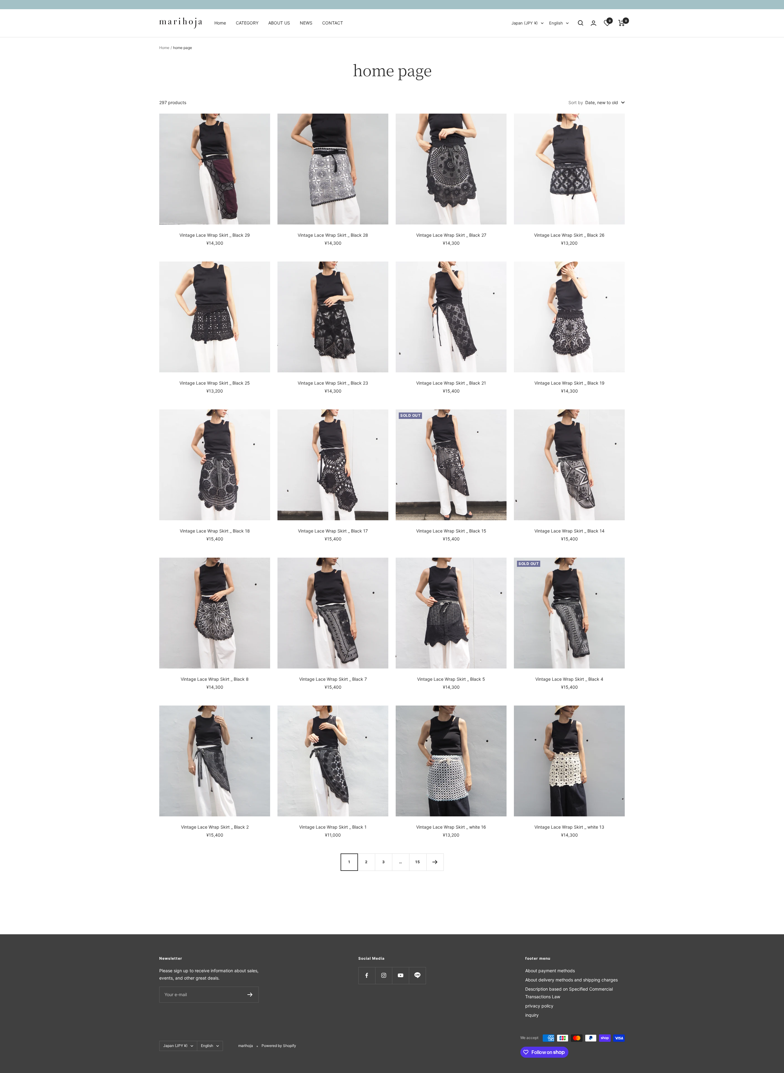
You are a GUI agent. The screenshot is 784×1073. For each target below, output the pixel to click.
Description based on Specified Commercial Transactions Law (569, 992)
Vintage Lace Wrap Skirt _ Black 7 (333, 679)
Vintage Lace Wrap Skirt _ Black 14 (569, 530)
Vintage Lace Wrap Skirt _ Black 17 (333, 530)
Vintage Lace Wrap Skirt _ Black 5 (451, 679)
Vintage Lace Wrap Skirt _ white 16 (451, 827)
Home (220, 22)
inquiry (532, 1015)
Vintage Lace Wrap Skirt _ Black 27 (451, 235)
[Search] (580, 23)
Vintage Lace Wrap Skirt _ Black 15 (451, 530)
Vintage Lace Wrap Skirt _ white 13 (569, 827)
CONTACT (332, 22)
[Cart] (621, 23)
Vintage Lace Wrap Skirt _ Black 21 (451, 383)
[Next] (434, 862)
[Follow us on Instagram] (383, 975)
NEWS (306, 22)
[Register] (250, 994)
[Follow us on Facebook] (366, 975)
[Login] (593, 23)
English (556, 23)
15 (417, 862)
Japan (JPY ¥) (524, 23)
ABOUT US (279, 22)
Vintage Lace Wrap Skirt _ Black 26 (569, 235)
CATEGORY (247, 22)
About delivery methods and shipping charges (571, 979)
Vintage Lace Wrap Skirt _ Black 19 (569, 383)
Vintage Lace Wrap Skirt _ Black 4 (569, 679)
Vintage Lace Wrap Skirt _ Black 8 (215, 679)
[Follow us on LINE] (417, 975)
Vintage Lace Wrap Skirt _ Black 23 (333, 383)
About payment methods (550, 970)
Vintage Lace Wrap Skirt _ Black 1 (333, 827)
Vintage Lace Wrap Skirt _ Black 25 (214, 383)
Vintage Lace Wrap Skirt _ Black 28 (333, 235)
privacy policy (539, 1005)
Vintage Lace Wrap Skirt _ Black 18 (215, 530)
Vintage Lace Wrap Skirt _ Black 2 (215, 827)
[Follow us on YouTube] (400, 975)
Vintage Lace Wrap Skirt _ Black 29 (214, 235)
